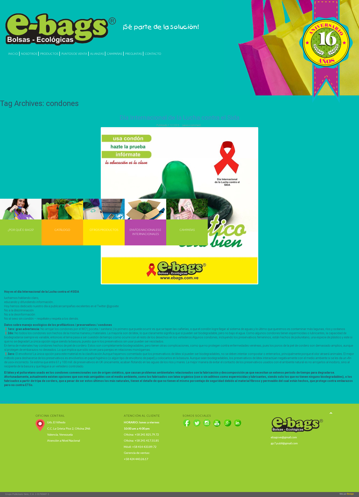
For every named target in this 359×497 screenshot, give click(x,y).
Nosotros (29, 53)
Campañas (114, 53)
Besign (350, 494)
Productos (49, 53)
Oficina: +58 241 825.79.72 (141, 434)
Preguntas (133, 53)
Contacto (153, 53)
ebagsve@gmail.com (284, 437)
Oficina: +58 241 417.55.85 (141, 440)
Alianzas (97, 53)
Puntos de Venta (74, 53)
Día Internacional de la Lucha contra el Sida (180, 117)
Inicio (13, 53)
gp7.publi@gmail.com (284, 443)
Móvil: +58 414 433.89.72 (140, 446)
